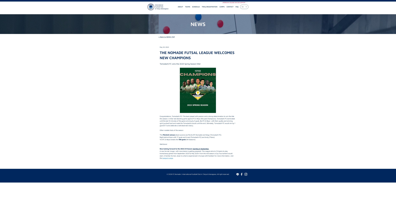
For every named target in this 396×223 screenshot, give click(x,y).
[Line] (237, 174)
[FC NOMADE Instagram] (245, 174)
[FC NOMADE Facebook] (241, 174)
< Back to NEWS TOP (167, 37)
